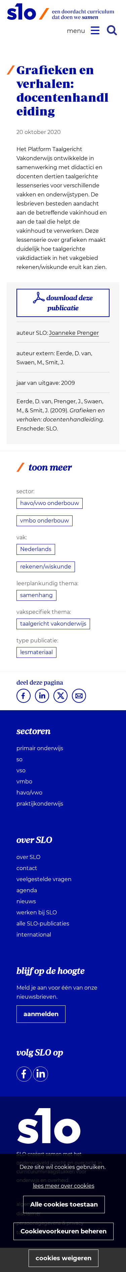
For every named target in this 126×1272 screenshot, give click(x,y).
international (33, 935)
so (19, 759)
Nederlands (35, 549)
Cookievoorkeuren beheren (63, 1231)
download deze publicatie (69, 303)
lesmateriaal (36, 652)
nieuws (26, 901)
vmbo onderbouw (44, 520)
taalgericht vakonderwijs (53, 624)
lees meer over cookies (63, 1186)
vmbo (24, 781)
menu (77, 31)
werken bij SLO (36, 912)
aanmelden (44, 1016)
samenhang (36, 595)
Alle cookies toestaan (64, 1204)
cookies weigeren (63, 1258)
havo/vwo (29, 792)
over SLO (28, 857)
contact (26, 868)
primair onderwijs (39, 748)
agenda (26, 890)
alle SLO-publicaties (42, 923)
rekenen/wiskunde (45, 566)
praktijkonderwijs (39, 804)
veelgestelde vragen (44, 879)
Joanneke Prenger (74, 333)
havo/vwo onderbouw (49, 503)
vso (21, 770)
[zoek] (112, 30)
